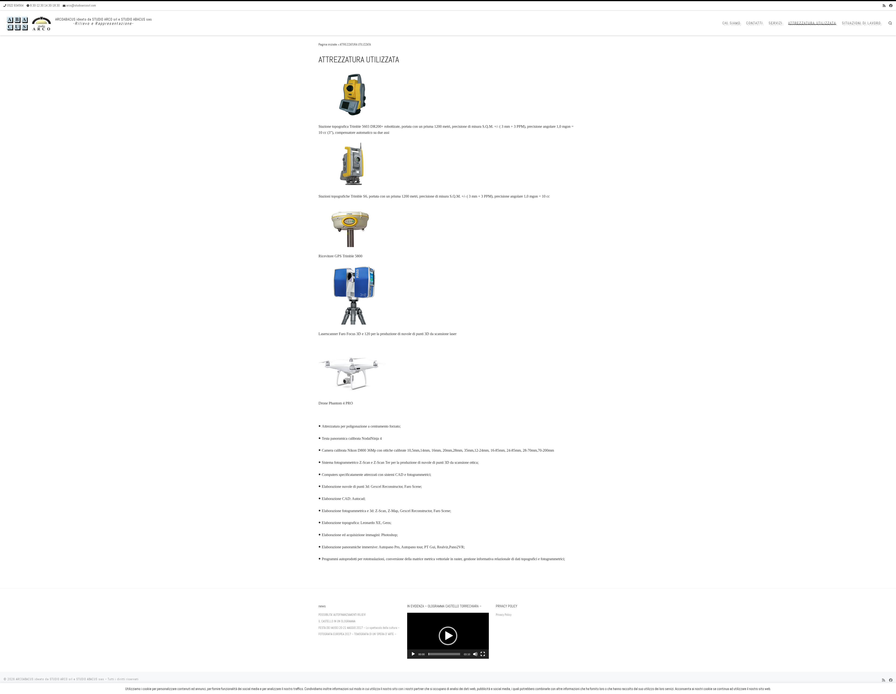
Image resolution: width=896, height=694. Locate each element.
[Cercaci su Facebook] (890, 5)
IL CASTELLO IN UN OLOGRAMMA (336, 621)
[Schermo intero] (482, 654)
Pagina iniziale (327, 44)
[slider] (444, 654)
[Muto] (475, 654)
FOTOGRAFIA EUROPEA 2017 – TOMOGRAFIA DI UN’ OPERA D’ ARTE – (357, 634)
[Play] (413, 654)
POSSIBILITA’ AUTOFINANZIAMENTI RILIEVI (342, 615)
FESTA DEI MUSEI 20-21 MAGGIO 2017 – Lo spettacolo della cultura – (358, 628)
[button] (448, 636)
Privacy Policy (503, 615)
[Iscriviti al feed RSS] (884, 5)
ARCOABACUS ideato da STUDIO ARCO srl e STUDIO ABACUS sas (60, 679)
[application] (448, 636)
